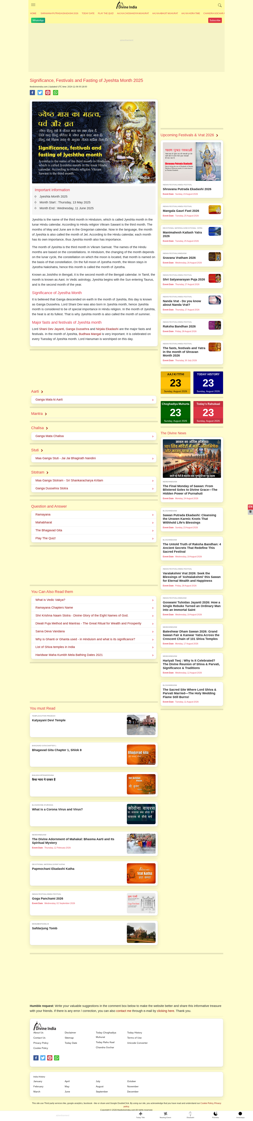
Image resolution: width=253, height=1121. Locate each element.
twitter (42, 1057)
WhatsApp (38, 20)
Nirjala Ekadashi (107, 329)
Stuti (35, 450)
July (98, 1081)
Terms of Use (134, 1037)
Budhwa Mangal (90, 334)
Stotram (37, 472)
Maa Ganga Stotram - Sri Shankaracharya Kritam (69, 480)
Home (33, 13)
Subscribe (215, 20)
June (67, 1091)
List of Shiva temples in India (55, 647)
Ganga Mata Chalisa (49, 436)
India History (39, 1077)
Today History (134, 1032)
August (99, 1086)
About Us (38, 1032)
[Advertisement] (126, 48)
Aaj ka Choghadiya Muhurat (133, 13)
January (37, 1081)
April (67, 1081)
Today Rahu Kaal (105, 1042)
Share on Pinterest (47, 92)
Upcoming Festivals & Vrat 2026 (187, 135)
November (133, 1086)
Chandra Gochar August (217, 13)
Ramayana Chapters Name (54, 607)
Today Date (88, 13)
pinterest (49, 1057)
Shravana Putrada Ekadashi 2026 (59, 13)
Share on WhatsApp (55, 92)
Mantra (37, 413)
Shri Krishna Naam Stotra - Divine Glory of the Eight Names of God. (81, 615)
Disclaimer (70, 1032)
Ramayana (42, 514)
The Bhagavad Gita (48, 530)
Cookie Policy (40, 1048)
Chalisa (37, 428)
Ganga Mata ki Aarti (49, 399)
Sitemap (69, 1037)
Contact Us (39, 1037)
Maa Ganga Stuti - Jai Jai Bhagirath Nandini (65, 458)
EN (250, 506)
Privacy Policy (40, 1043)
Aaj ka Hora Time (190, 13)
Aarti (35, 391)
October (131, 1081)
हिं (250, 511)
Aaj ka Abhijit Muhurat (165, 13)
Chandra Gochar (105, 1047)
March (36, 1091)
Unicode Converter (137, 1043)
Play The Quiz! (106, 13)
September (102, 1091)
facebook (36, 1057)
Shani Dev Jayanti (51, 329)
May (67, 1086)
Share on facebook (32, 92)
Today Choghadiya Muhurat (106, 1034)
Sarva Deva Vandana (50, 631)
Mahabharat (43, 522)
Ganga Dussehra (77, 329)
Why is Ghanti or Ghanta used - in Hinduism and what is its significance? (85, 639)
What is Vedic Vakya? (50, 600)
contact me (123, 1011)
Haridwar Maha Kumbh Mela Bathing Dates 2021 (69, 655)
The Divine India (126, 5)
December (133, 1091)
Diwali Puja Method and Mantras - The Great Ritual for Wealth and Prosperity (88, 623)
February (38, 1086)
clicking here (165, 1011)
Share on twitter (40, 92)
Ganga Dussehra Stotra (51, 488)
